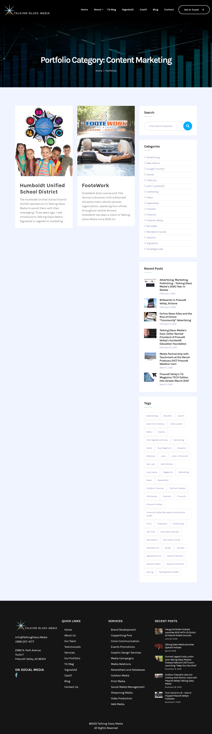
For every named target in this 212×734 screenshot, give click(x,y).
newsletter (163, 480)
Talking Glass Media (169, 572)
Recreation (152, 540)
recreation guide (171, 540)
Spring (150, 572)
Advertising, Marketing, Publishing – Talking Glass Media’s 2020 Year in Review (176, 285)
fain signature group (157, 440)
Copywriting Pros (121, 635)
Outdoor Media (120, 675)
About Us (70, 635)
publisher (162, 523)
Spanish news (154, 564)
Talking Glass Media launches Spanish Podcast (179, 646)
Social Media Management (128, 687)
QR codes (152, 226)
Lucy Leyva (152, 472)
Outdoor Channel (155, 488)
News (150, 197)
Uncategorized (155, 249)
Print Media (118, 681)
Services (69, 652)
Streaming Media (122, 692)
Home (84, 9)
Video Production (121, 698)
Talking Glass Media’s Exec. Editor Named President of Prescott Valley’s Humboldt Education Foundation (173, 337)
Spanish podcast (175, 564)
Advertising (153, 157)
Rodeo (168, 548)
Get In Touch (191, 9)
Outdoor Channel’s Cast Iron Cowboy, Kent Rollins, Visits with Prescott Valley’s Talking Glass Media (181, 679)
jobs (163, 456)
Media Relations (121, 664)
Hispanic (181, 448)
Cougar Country (155, 168)
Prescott (151, 214)
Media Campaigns (122, 658)
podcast (167, 496)
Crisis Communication (125, 641)
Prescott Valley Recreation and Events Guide (166, 514)
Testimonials (72, 647)
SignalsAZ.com (154, 556)
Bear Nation (153, 163)
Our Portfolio (72, 658)
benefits (168, 416)
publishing (178, 523)
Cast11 (143, 9)
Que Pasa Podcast (170, 531)
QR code (151, 531)
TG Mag (111, 9)
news (149, 480)
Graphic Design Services (126, 652)
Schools (151, 237)
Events (150, 174)
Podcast (151, 208)
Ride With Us (153, 548)
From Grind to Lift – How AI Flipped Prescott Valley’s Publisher (178, 695)
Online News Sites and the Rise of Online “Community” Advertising (176, 317)
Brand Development (123, 629)
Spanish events (175, 556)
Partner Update (177, 488)
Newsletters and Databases (128, 669)
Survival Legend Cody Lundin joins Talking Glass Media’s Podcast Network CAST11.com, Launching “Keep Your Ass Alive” (181, 661)
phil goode (152, 496)
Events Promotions (123, 647)
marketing (152, 191)
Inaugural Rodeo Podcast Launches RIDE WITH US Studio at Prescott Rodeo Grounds (180, 632)
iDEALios (152, 180)
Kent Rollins (167, 464)
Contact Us (71, 687)
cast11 (181, 416)
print (149, 523)
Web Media (117, 704)
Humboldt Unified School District (42, 188)
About (97, 9)
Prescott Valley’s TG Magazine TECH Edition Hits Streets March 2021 (174, 377)
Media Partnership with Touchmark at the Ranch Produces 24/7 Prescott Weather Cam (175, 359)
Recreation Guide (156, 231)
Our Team (70, 641)
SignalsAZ (128, 9)
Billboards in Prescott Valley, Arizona (173, 301)
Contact (169, 9)
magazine (168, 472)
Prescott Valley (155, 220)
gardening (179, 440)
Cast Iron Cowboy (155, 424)
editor (150, 432)
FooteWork (95, 185)
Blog (155, 9)
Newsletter (153, 203)
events (161, 432)
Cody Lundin (176, 424)
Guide (149, 448)
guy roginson (164, 448)
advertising (152, 416)
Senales (181, 548)
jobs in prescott (156, 186)
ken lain (151, 464)
